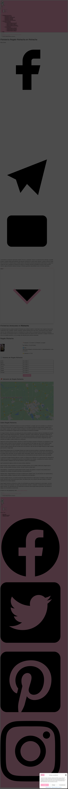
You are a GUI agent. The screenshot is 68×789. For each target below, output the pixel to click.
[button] (65, 775)
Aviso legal (59, 787)
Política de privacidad (55, 787)
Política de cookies (48, 787)
